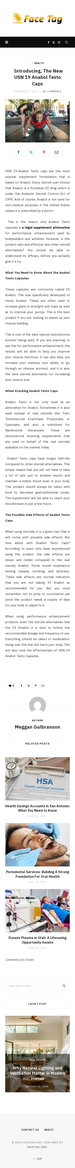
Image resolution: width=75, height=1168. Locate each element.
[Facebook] (18, 152)
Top (39, 1159)
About (49, 1129)
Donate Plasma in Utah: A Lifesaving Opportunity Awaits (37, 940)
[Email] (56, 152)
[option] (37, 1054)
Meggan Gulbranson (37, 727)
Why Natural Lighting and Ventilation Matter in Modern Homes (37, 1073)
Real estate (37, 1059)
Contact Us (30, 1129)
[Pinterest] (44, 152)
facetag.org (37, 1146)
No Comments (52, 91)
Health (39, 63)
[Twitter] (31, 152)
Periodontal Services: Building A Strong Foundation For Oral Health (37, 874)
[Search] (66, 42)
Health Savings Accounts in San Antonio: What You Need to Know (37, 808)
